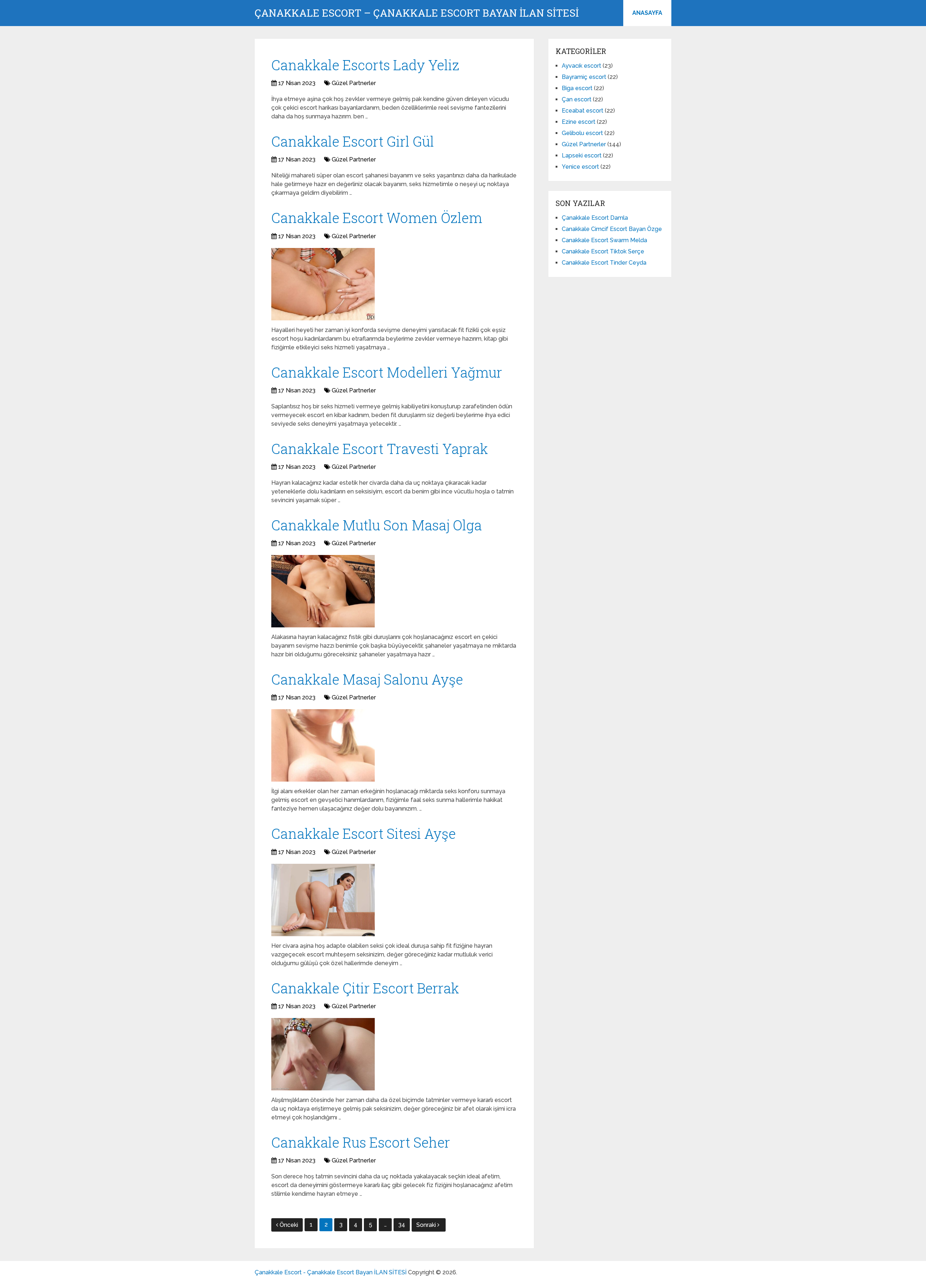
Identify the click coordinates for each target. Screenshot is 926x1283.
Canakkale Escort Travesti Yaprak (379, 448)
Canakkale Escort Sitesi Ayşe (363, 833)
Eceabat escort (582, 110)
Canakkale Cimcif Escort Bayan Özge (612, 229)
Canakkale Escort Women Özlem (376, 218)
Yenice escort (580, 166)
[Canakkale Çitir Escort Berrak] (323, 1054)
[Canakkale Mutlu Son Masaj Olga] (323, 591)
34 (401, 1224)
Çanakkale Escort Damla (595, 217)
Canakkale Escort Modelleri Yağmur (386, 372)
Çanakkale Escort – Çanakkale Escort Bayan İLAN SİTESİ (417, 13)
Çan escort (576, 99)
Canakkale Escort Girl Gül (352, 141)
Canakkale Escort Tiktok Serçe (603, 251)
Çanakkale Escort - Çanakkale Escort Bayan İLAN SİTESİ (331, 1272)
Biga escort (577, 88)
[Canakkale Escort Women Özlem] (323, 284)
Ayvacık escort (581, 65)
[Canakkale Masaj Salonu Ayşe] (323, 745)
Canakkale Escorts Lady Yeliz (365, 65)
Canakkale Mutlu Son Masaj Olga (376, 525)
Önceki (289, 1224)
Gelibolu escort (582, 133)
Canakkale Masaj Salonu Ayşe (367, 679)
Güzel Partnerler (354, 83)
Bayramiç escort (584, 76)
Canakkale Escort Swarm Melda (604, 240)
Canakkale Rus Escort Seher (360, 1142)
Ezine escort (578, 121)
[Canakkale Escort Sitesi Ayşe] (323, 900)
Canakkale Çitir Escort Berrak (365, 988)
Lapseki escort (582, 155)
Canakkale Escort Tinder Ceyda (604, 262)
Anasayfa (647, 12)
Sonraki (426, 1224)
